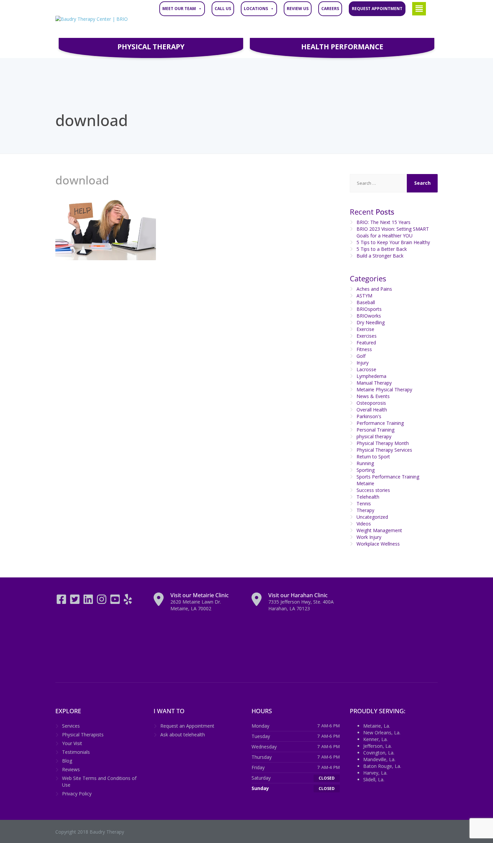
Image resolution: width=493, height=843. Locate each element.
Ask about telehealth (182, 734)
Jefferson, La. (377, 746)
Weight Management (379, 530)
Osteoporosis (371, 403)
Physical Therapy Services (384, 450)
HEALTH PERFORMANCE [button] (342, 46)
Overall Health (372, 409)
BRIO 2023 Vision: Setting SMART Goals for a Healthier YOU (393, 232)
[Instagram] (102, 601)
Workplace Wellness (378, 544)
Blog (67, 760)
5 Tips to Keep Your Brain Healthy (393, 242)
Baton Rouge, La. (382, 766)
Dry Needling (371, 322)
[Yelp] (128, 601)
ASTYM (364, 295)
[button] (419, 8)
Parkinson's (369, 416)
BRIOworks (369, 316)
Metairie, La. (376, 726)
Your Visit (72, 743)
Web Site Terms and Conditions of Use (99, 781)
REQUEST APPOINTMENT (377, 8)
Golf (361, 356)
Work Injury (369, 537)
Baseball (366, 302)
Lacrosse (366, 369)
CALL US (223, 8)
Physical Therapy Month (383, 443)
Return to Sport (373, 456)
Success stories (373, 490)
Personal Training (375, 430)
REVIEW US (298, 8)
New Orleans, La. (381, 732)
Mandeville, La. (379, 759)
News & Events (373, 396)
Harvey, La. (375, 773)
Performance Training (380, 423)
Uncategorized (372, 517)
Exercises (367, 336)
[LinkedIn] (89, 601)
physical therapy (374, 436)
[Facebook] (62, 601)
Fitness (364, 349)
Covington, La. (378, 752)
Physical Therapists (83, 734)
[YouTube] (115, 601)
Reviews (71, 769)
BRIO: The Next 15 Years (383, 222)
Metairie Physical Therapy (384, 389)
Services (71, 726)
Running (365, 463)
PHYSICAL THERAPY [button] (150, 46)
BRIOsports (369, 309)
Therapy (365, 510)
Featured (366, 342)
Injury (363, 362)
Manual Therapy (374, 383)
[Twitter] (75, 601)
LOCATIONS (256, 8)
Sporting (366, 470)
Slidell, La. (373, 779)
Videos (364, 523)
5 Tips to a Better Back (382, 249)
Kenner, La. (375, 739)
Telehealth (368, 497)
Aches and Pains (374, 289)
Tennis (364, 503)
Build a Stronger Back (380, 255)
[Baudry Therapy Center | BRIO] (91, 19)
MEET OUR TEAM (179, 8)
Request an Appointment (187, 726)
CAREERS (330, 8)
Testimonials (76, 752)
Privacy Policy (77, 793)
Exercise (365, 329)
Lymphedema (371, 376)
